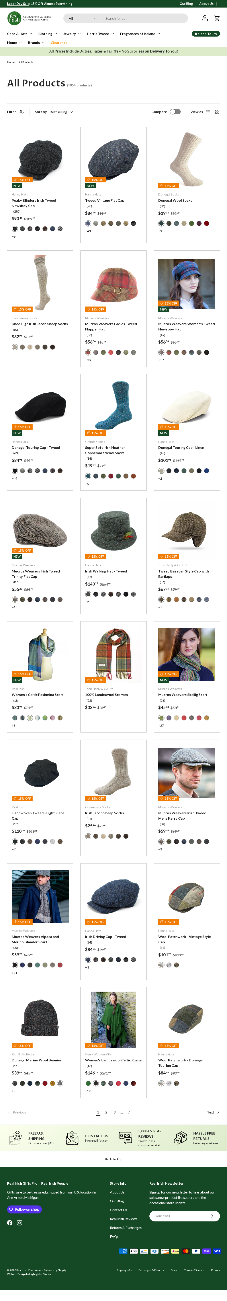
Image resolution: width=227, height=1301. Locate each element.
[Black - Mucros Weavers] (206, 352)
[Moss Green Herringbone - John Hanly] (191, 599)
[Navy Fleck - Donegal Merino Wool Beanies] (30, 1083)
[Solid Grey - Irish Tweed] (95, 223)
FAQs (114, 1236)
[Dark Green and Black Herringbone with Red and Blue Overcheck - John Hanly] (184, 599)
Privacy (215, 1270)
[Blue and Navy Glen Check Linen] (206, 470)
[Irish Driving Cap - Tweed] (113, 896)
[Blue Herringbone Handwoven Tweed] (37, 841)
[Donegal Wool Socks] (186, 160)
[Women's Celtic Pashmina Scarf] (40, 654)
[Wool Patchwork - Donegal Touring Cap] (186, 1020)
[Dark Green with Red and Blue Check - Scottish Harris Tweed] (111, 223)
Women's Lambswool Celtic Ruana (113, 1060)
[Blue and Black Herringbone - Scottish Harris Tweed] (52, 228)
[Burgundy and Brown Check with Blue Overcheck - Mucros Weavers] (169, 352)
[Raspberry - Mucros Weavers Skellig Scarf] (199, 718)
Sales (174, 1270)
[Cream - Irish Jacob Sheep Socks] (103, 836)
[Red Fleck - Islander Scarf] (60, 965)
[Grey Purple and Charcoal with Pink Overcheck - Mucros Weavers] (95, 352)
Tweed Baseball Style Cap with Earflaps (183, 573)
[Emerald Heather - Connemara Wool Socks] (118, 476)
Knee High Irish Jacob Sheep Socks (40, 324)
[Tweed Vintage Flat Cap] (113, 160)
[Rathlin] (15, 718)
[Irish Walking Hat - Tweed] (113, 530)
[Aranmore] (60, 718)
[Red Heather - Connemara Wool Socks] (111, 476)
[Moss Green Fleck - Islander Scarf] (45, 965)
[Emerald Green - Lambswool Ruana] (88, 1083)
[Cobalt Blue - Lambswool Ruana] (126, 1083)
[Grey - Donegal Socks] (169, 223)
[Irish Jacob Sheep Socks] (113, 772)
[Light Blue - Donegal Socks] (176, 223)
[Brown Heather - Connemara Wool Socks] (126, 476)
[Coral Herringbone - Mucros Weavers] (111, 352)
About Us (206, 4)
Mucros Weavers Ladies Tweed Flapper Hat (111, 326)
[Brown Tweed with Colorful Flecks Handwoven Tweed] (60, 841)
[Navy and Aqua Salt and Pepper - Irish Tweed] (118, 959)
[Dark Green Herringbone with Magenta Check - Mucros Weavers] (199, 352)
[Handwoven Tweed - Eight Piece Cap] (40, 772)
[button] (217, 18)
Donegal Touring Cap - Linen (181, 447)
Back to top (113, 1159)
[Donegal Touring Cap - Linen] (186, 407)
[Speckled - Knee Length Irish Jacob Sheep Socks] (37, 347)
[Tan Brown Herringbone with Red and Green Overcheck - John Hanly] (176, 599)
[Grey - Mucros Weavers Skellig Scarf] (191, 718)
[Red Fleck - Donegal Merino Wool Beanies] (45, 1083)
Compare (159, 111)
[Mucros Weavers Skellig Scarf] (186, 654)
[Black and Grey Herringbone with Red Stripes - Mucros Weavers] (118, 352)
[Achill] (45, 718)
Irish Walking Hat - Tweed (106, 571)
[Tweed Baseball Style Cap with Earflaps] (186, 530)
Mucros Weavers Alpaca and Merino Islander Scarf (35, 939)
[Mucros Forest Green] (22, 599)
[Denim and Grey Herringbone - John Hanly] (206, 599)
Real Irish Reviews (123, 1219)
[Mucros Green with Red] (191, 841)
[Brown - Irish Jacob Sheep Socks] (118, 836)
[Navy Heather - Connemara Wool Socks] (95, 476)
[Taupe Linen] (191, 470)
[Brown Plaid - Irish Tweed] (103, 223)
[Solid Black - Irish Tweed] (126, 594)
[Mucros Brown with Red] (45, 599)
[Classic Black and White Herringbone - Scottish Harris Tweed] (30, 470)
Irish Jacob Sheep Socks (104, 813)
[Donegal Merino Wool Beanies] (40, 1020)
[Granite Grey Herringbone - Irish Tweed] (60, 228)
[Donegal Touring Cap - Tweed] (40, 407)
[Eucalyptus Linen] (184, 470)
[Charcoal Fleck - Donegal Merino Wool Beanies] (15, 1083)
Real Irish (21, 1270)
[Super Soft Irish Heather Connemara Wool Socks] (113, 407)
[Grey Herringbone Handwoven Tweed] (52, 841)
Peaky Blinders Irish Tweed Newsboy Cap (34, 203)
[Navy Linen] (176, 470)
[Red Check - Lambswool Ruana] (133, 1083)
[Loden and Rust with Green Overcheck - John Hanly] (169, 599)
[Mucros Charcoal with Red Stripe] (30, 599)
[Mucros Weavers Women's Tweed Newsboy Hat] (186, 283)
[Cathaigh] (52, 718)
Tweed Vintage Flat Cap (104, 200)
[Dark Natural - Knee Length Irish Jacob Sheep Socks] (22, 347)
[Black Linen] (169, 470)
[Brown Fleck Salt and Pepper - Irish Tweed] (45, 228)
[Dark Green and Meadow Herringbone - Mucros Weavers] (103, 352)
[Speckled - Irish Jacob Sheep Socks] (111, 836)
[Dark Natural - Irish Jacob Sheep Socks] (95, 836)
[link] (50, 1112)
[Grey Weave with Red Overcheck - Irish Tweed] (22, 470)
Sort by (41, 111)
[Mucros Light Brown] (60, 599)
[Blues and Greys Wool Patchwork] (169, 965)
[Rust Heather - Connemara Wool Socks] (133, 476)
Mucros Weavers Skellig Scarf (182, 694)
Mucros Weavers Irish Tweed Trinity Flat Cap (36, 573)
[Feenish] (37, 718)
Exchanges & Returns (151, 1270)
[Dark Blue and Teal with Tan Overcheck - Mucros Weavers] (191, 352)
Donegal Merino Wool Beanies (37, 1060)
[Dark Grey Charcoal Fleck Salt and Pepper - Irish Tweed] (37, 228)
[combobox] (125, 18)
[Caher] (22, 718)
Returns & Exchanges (126, 1227)
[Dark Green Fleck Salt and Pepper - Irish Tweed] (22, 228)
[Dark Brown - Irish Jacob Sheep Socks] (126, 836)
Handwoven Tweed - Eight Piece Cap (38, 815)
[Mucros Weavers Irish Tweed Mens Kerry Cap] (186, 772)
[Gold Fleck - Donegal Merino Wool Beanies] (52, 1083)
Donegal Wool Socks (175, 200)
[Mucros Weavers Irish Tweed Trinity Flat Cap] (40, 530)
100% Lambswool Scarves (106, 694)
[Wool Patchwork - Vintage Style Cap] (186, 896)
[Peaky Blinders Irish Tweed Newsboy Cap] (40, 160)
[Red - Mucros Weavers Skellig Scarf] (184, 718)
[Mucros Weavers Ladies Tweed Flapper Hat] (113, 283)
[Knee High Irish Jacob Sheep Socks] (40, 283)
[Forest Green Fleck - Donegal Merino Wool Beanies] (22, 1083)
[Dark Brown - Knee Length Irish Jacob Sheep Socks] (52, 347)
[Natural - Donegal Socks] (184, 223)
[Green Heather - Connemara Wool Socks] (103, 476)
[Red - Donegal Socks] (206, 223)
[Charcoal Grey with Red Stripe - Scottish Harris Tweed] (118, 223)
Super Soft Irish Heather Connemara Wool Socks (105, 450)
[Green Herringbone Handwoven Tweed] (22, 841)
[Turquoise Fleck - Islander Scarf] (37, 965)
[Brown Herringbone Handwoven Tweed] (30, 841)
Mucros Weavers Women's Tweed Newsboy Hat (186, 326)
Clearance (59, 42)
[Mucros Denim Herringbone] (37, 599)
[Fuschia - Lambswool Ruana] (118, 1083)
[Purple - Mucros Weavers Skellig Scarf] (169, 718)
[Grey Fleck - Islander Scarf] (52, 965)
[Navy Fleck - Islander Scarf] (22, 965)
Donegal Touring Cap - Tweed (36, 447)
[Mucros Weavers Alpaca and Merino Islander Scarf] (40, 896)
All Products (26, 62)
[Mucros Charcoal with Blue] (52, 599)
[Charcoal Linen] (199, 470)
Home (11, 62)
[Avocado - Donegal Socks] (191, 223)
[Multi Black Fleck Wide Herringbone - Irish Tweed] (133, 594)
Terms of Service (194, 1270)
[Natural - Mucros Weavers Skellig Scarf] (176, 718)
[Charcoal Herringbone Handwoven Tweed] (45, 841)
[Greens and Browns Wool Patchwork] (176, 965)
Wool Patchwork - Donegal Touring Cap (180, 1062)
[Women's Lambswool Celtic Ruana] (113, 1020)
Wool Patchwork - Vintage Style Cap (184, 939)
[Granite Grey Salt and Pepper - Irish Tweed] (30, 228)
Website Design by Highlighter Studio (29, 1274)
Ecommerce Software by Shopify (47, 1270)
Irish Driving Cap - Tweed (105, 936)
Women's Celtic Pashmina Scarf (38, 694)
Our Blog (186, 4)
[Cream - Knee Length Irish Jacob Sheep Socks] (30, 347)
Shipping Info (124, 1270)
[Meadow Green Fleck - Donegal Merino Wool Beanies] (37, 1083)
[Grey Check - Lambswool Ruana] (111, 1083)
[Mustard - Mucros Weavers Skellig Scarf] (206, 718)
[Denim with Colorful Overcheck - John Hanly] (199, 599)
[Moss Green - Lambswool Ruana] (103, 1083)
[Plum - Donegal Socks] (199, 223)
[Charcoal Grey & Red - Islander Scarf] (30, 965)
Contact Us (118, 1210)
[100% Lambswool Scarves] (113, 654)
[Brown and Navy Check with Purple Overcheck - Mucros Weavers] (184, 352)
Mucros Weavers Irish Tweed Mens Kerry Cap (182, 815)
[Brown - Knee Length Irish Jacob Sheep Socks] (45, 347)
